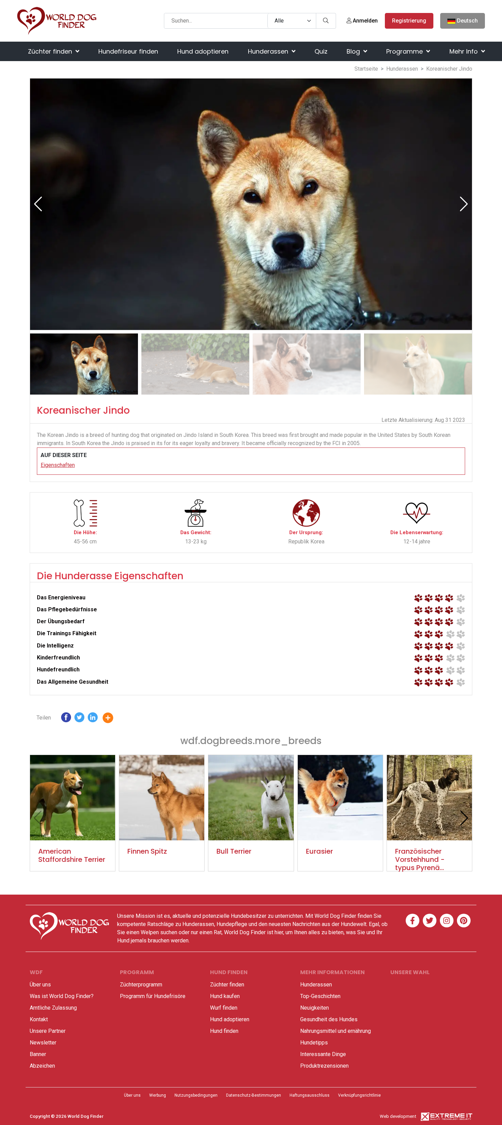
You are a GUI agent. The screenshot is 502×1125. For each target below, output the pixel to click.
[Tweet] (79, 719)
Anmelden (364, 20)
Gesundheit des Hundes (329, 1019)
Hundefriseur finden (128, 51)
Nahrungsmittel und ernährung (335, 1031)
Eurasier (319, 851)
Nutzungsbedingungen (196, 1095)
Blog (354, 51)
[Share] (113, 719)
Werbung (157, 1095)
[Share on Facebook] (66, 719)
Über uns (40, 984)
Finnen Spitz (147, 851)
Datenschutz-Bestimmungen (253, 1095)
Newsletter (43, 1042)
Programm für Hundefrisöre (152, 996)
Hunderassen (269, 51)
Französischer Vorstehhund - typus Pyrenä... (420, 859)
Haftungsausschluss (310, 1095)
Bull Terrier (234, 851)
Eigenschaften (58, 465)
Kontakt (39, 1019)
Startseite (366, 69)
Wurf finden (223, 1008)
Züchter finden (51, 51)
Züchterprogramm (141, 984)
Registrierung (409, 20)
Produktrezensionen (324, 1066)
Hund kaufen (225, 996)
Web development (398, 1116)
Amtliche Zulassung (53, 1008)
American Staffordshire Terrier (71, 855)
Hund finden (224, 1031)
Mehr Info (464, 51)
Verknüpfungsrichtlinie (359, 1095)
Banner (38, 1054)
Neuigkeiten (314, 1008)
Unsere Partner (48, 1031)
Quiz (321, 51)
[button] (464, 204)
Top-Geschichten (320, 996)
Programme (405, 51)
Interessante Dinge (323, 1054)
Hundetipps (314, 1042)
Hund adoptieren (202, 51)
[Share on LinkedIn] (93, 719)
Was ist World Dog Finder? (62, 996)
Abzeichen (42, 1066)
